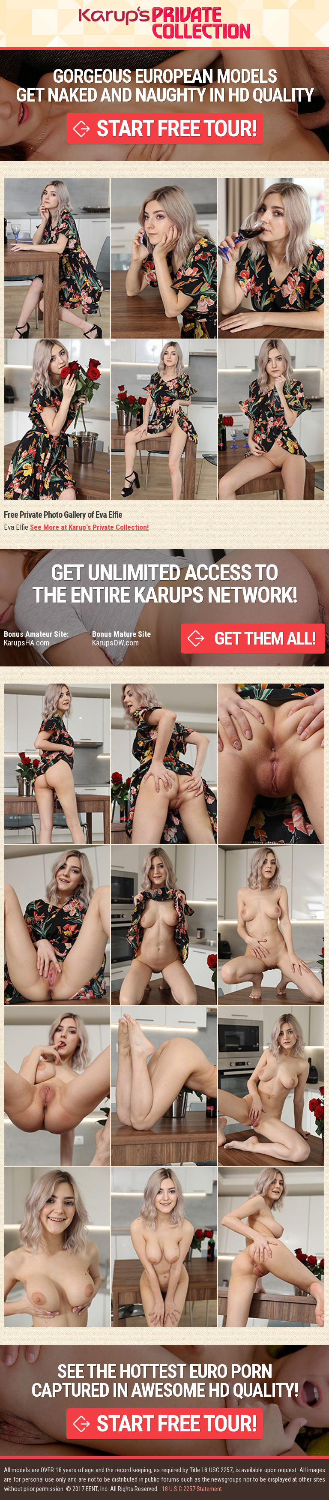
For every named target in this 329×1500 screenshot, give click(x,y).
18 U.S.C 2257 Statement (192, 1488)
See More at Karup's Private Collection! (89, 527)
